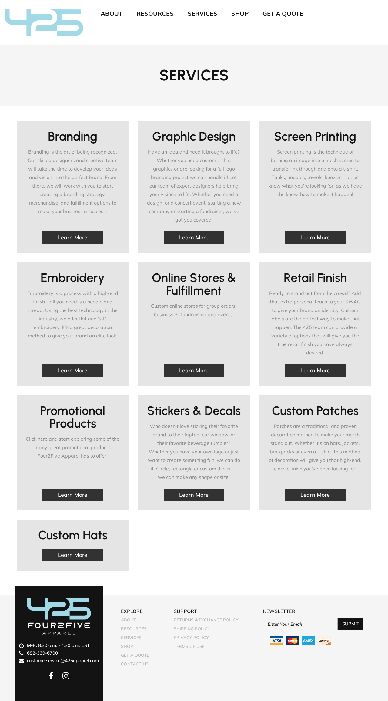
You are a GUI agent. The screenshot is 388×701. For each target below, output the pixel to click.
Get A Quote (283, 13)
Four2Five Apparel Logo (59, 616)
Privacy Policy (191, 637)
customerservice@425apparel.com (63, 660)
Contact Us (135, 664)
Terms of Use (189, 646)
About (111, 13)
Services (202, 13)
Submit (350, 624)
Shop (240, 13)
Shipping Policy (192, 629)
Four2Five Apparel (44, 22)
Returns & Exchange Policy (206, 620)
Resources (155, 13)
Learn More (72, 237)
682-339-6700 (42, 653)
